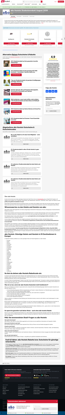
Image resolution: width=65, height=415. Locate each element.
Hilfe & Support (6, 390)
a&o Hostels (40, 199)
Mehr (42, 23)
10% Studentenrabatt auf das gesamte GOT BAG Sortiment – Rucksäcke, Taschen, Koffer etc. (24, 71)
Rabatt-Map (27, 4)
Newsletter (20, 395)
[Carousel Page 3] (39, 50)
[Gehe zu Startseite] (5, 1)
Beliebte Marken (21, 388)
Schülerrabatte (36, 393)
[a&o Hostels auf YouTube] (53, 91)
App (40, 4)
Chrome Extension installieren (13, 375)
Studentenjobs (36, 387)
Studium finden (36, 390)
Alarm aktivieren (45, 408)
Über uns (4, 387)
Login (55, 1)
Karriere (4, 388)
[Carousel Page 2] (25, 50)
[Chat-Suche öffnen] (41, 2)
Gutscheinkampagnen (53, 388)
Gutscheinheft (20, 4)
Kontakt (4, 391)
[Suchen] (24, 1)
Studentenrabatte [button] (5, 4)
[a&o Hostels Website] (56, 91)
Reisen (15, 55)
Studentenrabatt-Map (22, 390)
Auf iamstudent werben (54, 387)
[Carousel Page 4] (54, 50)
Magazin (44, 4)
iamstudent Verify (52, 391)
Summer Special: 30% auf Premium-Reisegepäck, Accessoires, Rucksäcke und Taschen (24, 90)
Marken (13, 4)
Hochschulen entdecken (38, 391)
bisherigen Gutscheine (15, 56)
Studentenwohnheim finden (39, 388)
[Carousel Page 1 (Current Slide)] (10, 50)
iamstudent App (21, 393)
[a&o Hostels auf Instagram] (50, 91)
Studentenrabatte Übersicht (24, 387)
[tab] (13, 16)
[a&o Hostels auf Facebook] (47, 91)
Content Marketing (53, 390)
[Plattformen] (11, 2)
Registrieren (60, 1)
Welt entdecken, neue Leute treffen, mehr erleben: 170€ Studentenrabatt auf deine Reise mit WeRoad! (25, 100)
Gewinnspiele (34, 4)
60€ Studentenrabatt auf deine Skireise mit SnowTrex (26, 109)
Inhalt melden (7, 363)
